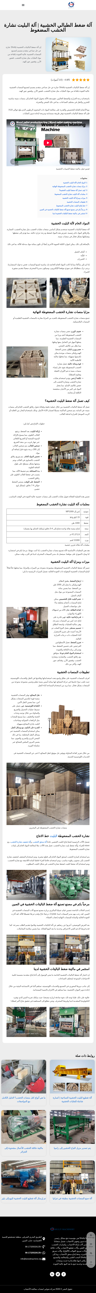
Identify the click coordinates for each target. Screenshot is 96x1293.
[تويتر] (58, 1274)
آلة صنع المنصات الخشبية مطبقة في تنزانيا (72, 1198)
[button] (23, 5)
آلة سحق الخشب (40, 842)
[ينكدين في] (52, 1274)
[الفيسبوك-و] (63, 1274)
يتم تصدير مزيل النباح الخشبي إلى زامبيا (72, 1148)
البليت (53, 836)
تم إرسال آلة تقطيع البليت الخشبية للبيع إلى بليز (24, 1198)
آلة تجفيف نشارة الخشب (20, 842)
